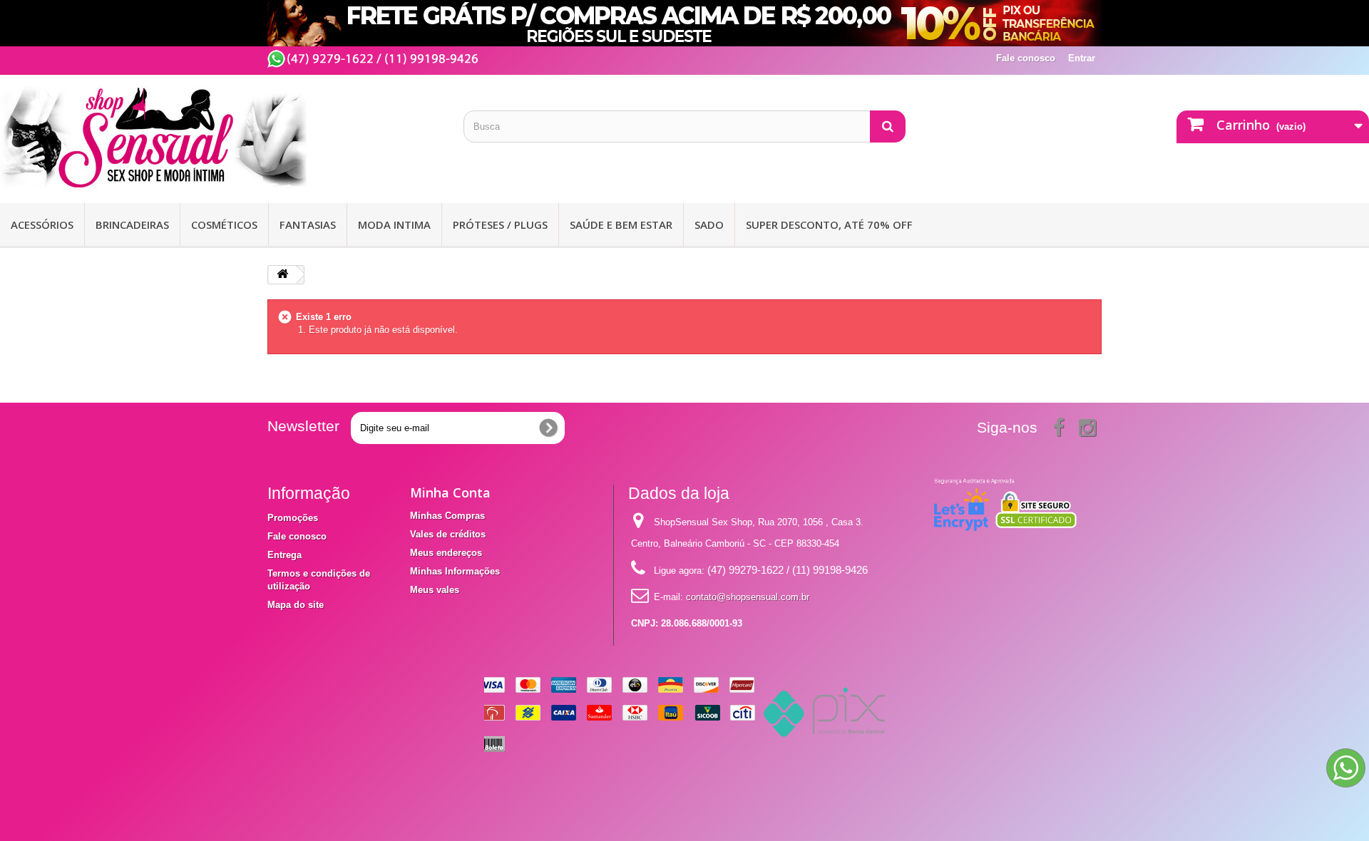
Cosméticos (224, 224)
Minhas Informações (455, 571)
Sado (709, 224)
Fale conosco (1025, 58)
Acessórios (42, 224)
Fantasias (308, 224)
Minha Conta (450, 492)
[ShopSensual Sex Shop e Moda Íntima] (221, 137)
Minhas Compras (447, 515)
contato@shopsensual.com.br (747, 597)
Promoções (292, 517)
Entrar (1081, 58)
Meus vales (434, 589)
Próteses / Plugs (500, 224)
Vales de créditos (448, 534)
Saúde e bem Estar (621, 224)
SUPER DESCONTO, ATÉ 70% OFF (829, 224)
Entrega (284, 555)
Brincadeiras (132, 224)
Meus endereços (446, 552)
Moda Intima (394, 224)
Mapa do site (295, 604)
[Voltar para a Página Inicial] (282, 275)
